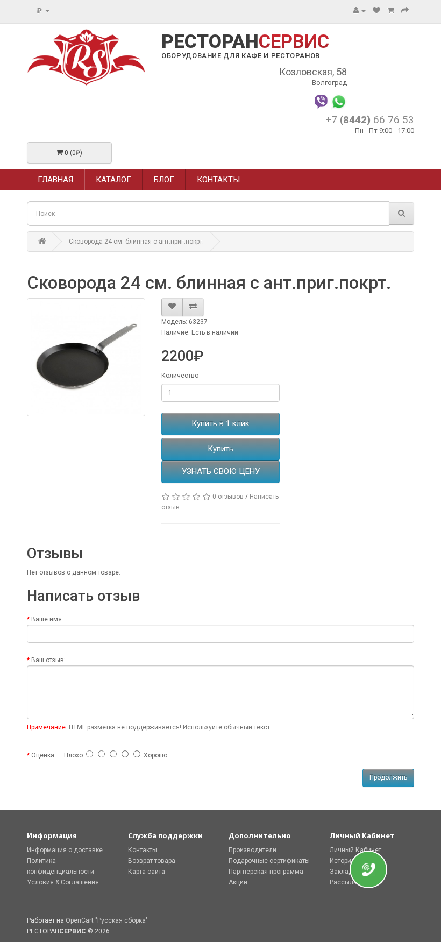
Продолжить (388, 777)
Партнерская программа (266, 871)
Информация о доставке (65, 850)
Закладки (345, 871)
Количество (179, 375)
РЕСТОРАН (245, 42)
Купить (220, 449)
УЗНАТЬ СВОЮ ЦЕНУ (221, 471)
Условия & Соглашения (63, 882)
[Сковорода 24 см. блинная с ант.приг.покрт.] (86, 357)
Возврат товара (151, 861)
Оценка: (43, 755)
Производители (252, 850)
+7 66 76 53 (369, 119)
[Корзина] (390, 11)
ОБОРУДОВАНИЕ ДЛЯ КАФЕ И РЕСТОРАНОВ (240, 56)
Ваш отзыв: (48, 660)
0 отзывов (228, 496)
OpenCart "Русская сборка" (107, 920)
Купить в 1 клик (220, 423)
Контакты (142, 850)
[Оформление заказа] (405, 11)
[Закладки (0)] (376, 11)
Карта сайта (146, 871)
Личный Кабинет (355, 850)
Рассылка (345, 882)
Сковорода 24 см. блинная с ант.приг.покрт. (136, 241)
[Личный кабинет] (359, 11)
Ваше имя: (47, 619)
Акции (238, 882)
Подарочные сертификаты (269, 861)
